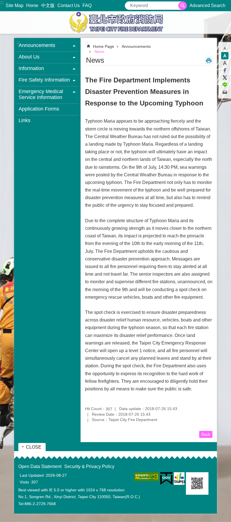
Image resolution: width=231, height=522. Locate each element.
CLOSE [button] (33, 447)
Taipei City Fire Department (115, 22)
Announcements (136, 46)
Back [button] (205, 434)
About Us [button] (29, 57)
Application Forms (39, 109)
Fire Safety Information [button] (44, 80)
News (99, 51)
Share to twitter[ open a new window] (224, 77)
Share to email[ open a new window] (224, 92)
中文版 (48, 5)
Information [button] (31, 68)
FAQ (87, 5)
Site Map (14, 5)
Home (32, 5)
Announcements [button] (37, 45)
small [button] (224, 48)
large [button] (224, 63)
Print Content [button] (208, 60)
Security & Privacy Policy (89, 466)
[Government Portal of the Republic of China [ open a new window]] (166, 478)
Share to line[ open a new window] (224, 85)
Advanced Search (207, 5)
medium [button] (224, 55)
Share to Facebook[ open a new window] (224, 70)
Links (24, 120)
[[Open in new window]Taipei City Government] (179, 478)
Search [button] (182, 5)
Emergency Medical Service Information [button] (41, 94)
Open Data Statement (39, 466)
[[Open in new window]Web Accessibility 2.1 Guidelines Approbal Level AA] (146, 476)
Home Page (103, 46)
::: (1, 2)
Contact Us (68, 5)
